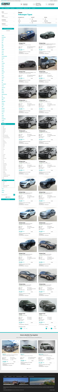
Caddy (3, 127)
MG (2, 96)
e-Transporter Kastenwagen (6, 137)
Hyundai (3, 71)
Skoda (3, 115)
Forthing (3, 63)
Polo (3, 159)
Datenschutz (25, 376)
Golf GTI (3, 140)
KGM (2, 80)
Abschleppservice (19, 8)
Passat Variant (4, 158)
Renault (3, 111)
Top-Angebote (7, 8)
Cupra (3, 51)
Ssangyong (3, 118)
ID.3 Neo (3, 149)
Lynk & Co (3, 87)
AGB (13, 376)
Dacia (3, 52)
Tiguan (3, 180)
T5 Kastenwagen (4, 164)
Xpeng (3, 192)
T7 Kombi (3, 171)
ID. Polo (3, 146)
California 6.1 (4, 131)
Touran (3, 184)
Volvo (3, 188)
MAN (2, 89)
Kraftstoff (32, 17)
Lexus (3, 85)
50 (22, 328)
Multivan (3, 155)
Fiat (2, 59)
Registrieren (55, 0)
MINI (2, 99)
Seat (2, 113)
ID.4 (2, 150)
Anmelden (51, 0)
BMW (3, 45)
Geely (3, 68)
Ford (2, 61)
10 (19, 328)
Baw (2, 44)
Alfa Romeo (4, 37)
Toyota (3, 122)
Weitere (3, 190)
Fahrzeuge (12, 8)
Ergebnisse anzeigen (8, 28)
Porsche (3, 110)
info (18, 11)
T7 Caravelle (4, 168)
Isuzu (3, 73)
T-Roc (3, 162)
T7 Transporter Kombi (5, 176)
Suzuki (3, 120)
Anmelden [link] (8, 199)
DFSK (3, 54)
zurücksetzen (8, 30)
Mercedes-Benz (4, 94)
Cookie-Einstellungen (31, 376)
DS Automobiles (4, 56)
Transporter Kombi (4, 186)
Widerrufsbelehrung (19, 376)
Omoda (3, 104)
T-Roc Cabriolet (4, 163)
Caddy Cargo (4, 128)
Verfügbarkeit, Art (21, 17)
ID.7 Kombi (3, 154)
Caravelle (3, 132)
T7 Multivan (3, 172)
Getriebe (45, 17)
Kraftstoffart (4, 19)
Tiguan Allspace (4, 181)
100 (24, 328)
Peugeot (3, 108)
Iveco (3, 75)
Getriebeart (4, 23)
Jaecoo (3, 77)
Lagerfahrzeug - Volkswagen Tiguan (27, 99)
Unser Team (26, 8)
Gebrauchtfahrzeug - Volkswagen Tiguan (27, 312)
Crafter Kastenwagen (5, 135)
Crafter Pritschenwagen (5, 136)
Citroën (3, 49)
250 (26, 328)
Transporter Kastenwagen (5, 185)
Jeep (2, 78)
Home (3, 8)
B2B (29, 8)
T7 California (4, 167)
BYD (2, 47)
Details (32, 78)
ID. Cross (3, 145)
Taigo (3, 177)
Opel (2, 106)
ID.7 (2, 153)
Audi (2, 40)
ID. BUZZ (3, 144)
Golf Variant (4, 141)
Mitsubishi (3, 101)
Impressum (9, 376)
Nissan (3, 103)
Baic (2, 42)
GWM (3, 70)
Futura (3, 66)
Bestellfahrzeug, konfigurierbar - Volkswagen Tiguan (27, 41)
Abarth (3, 35)
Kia (2, 82)
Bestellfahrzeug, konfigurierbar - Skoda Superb (10, 352)
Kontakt (33, 8)
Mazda (3, 92)
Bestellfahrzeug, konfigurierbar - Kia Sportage (46, 352)
